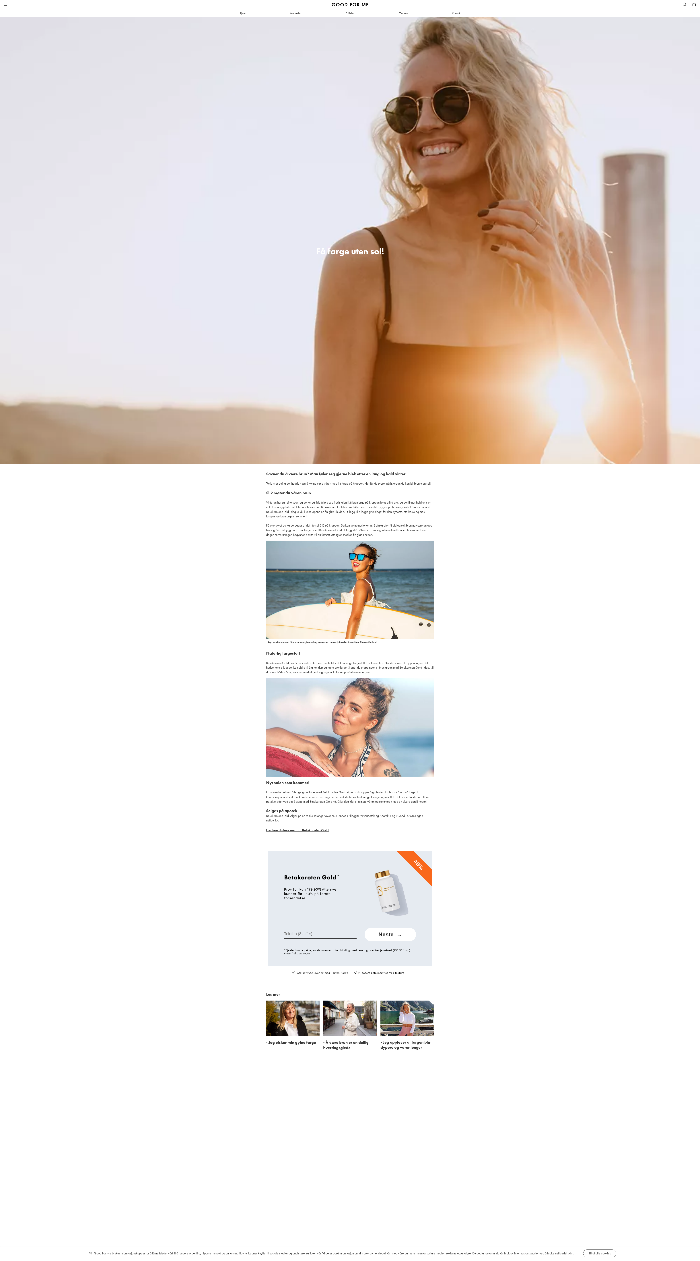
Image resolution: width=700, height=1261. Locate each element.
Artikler (350, 13)
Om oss (403, 13)
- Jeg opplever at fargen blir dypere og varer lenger (405, 1045)
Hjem (242, 13)
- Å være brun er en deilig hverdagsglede (346, 1045)
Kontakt (456, 13)
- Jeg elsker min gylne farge (291, 1042)
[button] (5, 4)
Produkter (296, 13)
